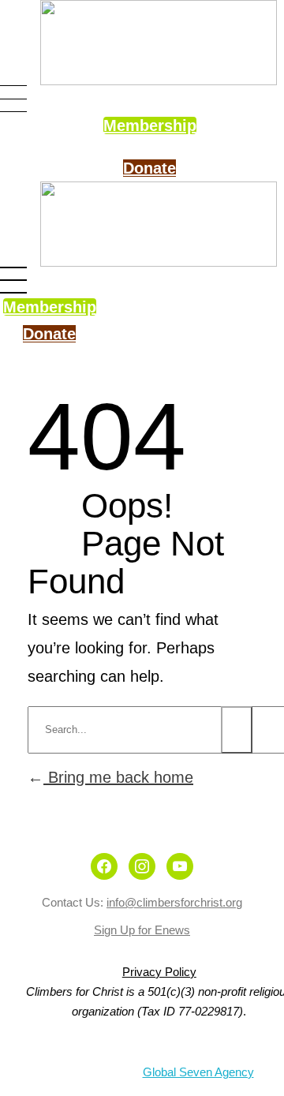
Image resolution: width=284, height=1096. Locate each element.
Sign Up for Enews (142, 930)
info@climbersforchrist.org (174, 902)
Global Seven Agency (198, 1072)
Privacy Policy (159, 971)
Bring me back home (118, 777)
